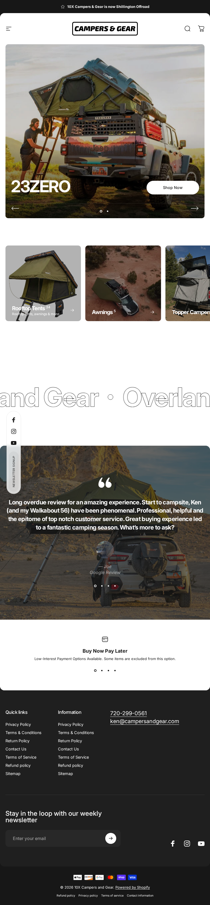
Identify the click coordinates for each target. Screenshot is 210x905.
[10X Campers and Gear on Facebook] (78, 886)
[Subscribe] (185, 852)
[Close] (189, 815)
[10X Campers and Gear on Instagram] (90, 886)
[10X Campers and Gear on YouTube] (102, 886)
